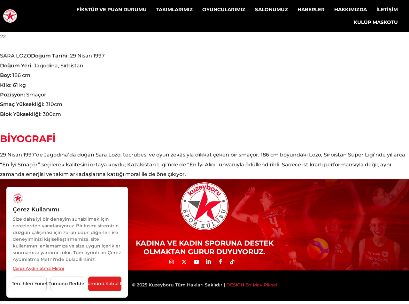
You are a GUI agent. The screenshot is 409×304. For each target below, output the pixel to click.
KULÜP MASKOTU (376, 22)
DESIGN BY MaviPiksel (251, 285)
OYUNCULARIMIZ (223, 9)
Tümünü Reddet (67, 283)
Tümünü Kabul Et (104, 283)
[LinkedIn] (210, 262)
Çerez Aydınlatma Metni (38, 268)
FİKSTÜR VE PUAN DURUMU (111, 9)
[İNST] (174, 262)
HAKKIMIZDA (350, 9)
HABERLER (311, 9)
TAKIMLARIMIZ (174, 9)
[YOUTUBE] (198, 262)
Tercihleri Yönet (30, 283)
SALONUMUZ (271, 9)
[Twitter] (186, 262)
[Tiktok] (235, 262)
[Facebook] (223, 262)
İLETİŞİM (387, 9)
